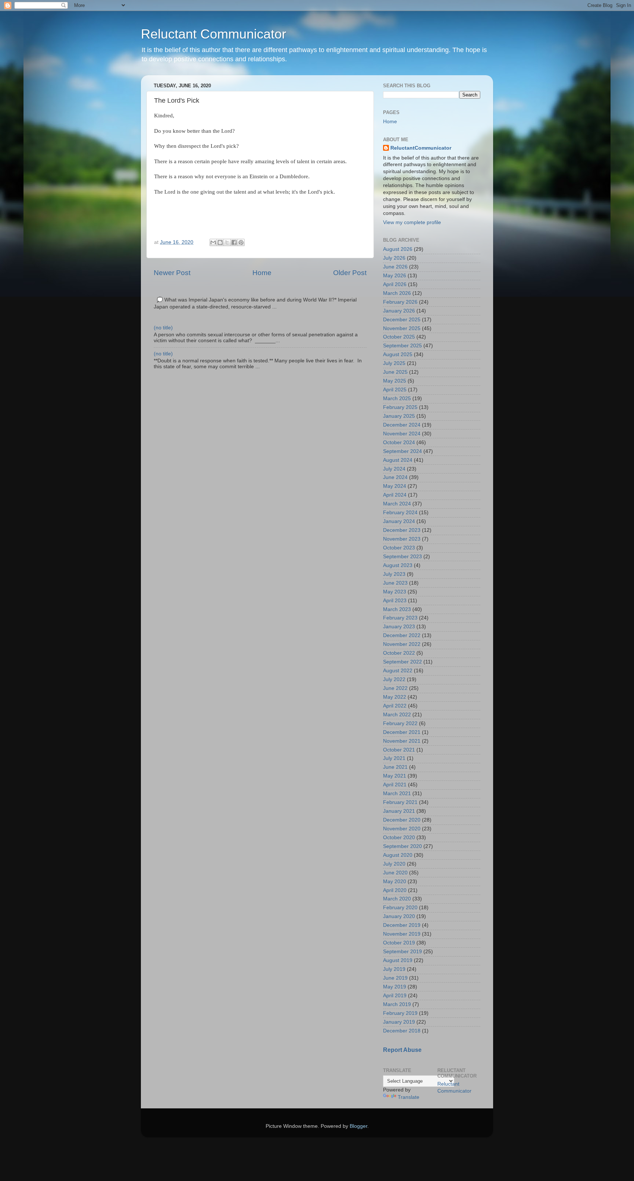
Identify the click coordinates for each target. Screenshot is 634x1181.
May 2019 (394, 987)
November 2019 (401, 934)
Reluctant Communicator (213, 33)
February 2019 (400, 1013)
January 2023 (399, 626)
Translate (408, 1097)
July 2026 (394, 258)
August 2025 (397, 354)
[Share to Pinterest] (241, 242)
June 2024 (395, 477)
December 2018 (401, 1031)
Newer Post (172, 273)
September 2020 (402, 846)
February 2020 (400, 907)
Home (262, 273)
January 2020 (399, 916)
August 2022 (397, 670)
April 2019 (395, 995)
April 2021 (395, 784)
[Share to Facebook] (234, 242)
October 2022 (399, 653)
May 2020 (394, 881)
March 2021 (397, 793)
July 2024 (394, 469)
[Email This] (213, 242)
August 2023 (397, 565)
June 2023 (395, 583)
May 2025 (394, 381)
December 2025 (401, 319)
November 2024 (401, 433)
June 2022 (395, 688)
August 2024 (397, 460)
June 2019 (395, 978)
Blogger (358, 1126)
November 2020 (401, 828)
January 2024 (399, 521)
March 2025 (397, 398)
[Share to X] (227, 242)
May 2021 (394, 776)
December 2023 (401, 530)
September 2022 (402, 662)
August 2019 (397, 960)
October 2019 (399, 943)
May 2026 (394, 275)
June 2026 (395, 267)
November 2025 (401, 328)
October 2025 (399, 337)
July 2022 (394, 679)
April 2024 (395, 495)
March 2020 (397, 899)
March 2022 (397, 714)
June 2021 (395, 767)
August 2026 (397, 249)
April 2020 (395, 890)
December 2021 (401, 732)
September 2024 (402, 451)
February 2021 (400, 802)
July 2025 (394, 363)
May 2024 (394, 486)
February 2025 (400, 407)
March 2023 (397, 609)
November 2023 (401, 539)
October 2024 (399, 442)
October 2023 (399, 548)
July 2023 (394, 574)
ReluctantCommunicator (420, 148)
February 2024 (400, 512)
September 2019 (402, 951)
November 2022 (401, 644)
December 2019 (401, 925)
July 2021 (394, 758)
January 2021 (399, 811)
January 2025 (399, 416)
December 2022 (401, 635)
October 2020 (399, 837)
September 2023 (402, 556)
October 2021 (399, 750)
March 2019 (397, 1004)
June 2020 (395, 872)
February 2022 (400, 723)
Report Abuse (402, 1050)
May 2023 (394, 592)
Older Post (350, 273)
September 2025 (402, 345)
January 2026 (399, 311)
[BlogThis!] (220, 242)
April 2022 (395, 706)
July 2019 (394, 969)
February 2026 (400, 302)
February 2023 (400, 618)
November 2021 (401, 741)
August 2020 (397, 855)
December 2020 (401, 820)
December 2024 (401, 425)
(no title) (163, 327)
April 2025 (395, 389)
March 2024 (397, 504)
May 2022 (394, 697)
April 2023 (395, 600)
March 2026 (397, 293)
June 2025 (395, 372)
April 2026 (395, 284)
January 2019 (399, 1022)
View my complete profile (412, 222)
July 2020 (394, 864)
